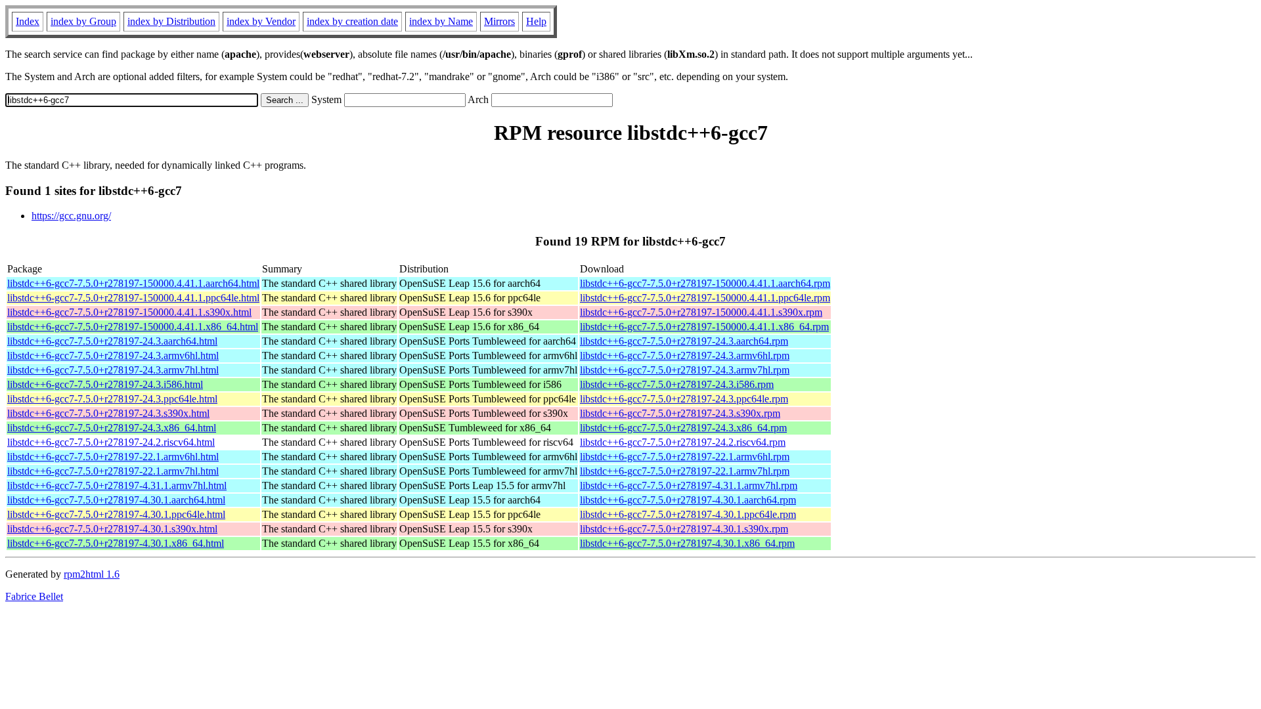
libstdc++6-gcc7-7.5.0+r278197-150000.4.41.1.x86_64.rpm (704, 326)
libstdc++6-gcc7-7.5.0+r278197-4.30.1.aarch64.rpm (688, 499)
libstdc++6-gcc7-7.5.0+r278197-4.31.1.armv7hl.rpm (688, 485)
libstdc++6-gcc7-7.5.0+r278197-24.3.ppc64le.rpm (684, 398)
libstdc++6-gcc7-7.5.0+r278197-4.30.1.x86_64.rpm (687, 543)
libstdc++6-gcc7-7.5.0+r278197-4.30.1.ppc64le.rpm (688, 514)
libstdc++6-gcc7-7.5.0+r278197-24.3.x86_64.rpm (683, 427)
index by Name (441, 21)
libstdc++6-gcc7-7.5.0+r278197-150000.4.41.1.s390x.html (129, 312)
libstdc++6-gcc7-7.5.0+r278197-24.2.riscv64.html (111, 442)
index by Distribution (171, 21)
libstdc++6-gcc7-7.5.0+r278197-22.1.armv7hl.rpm (684, 471)
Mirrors (499, 21)
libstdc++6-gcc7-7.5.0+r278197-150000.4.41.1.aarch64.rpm (705, 283)
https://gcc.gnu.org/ (71, 215)
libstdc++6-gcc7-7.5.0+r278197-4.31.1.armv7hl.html (117, 485)
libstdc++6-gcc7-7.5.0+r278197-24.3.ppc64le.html (112, 398)
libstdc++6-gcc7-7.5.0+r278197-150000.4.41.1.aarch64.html (133, 283)
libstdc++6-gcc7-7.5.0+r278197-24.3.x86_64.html (111, 427)
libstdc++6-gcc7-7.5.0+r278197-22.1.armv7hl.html (113, 471)
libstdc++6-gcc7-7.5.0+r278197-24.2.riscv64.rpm (682, 442)
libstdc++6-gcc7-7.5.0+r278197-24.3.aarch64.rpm (684, 341)
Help (536, 21)
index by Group (83, 21)
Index (27, 21)
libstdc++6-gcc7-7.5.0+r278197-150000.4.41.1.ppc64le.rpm (705, 297)
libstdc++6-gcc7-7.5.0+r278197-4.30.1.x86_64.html (115, 543)
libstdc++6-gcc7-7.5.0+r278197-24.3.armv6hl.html (113, 355)
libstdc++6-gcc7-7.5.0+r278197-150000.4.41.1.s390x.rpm (701, 312)
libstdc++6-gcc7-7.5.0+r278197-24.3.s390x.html (108, 413)
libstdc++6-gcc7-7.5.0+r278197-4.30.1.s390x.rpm (684, 528)
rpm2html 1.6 (92, 574)
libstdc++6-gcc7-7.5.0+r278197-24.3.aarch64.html (112, 341)
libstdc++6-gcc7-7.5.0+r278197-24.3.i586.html (105, 384)
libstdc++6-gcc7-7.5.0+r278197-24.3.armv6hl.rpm (684, 355)
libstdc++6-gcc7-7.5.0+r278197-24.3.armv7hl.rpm (684, 370)
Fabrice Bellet (34, 596)
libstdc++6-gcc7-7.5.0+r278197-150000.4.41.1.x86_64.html (132, 326)
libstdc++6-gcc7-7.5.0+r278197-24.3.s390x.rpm (680, 413)
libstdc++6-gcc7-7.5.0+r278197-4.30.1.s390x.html (112, 528)
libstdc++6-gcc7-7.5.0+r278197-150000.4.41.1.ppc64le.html (133, 297)
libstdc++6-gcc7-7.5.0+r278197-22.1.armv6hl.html (113, 456)
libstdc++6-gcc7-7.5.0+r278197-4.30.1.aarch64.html (116, 499)
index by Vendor (261, 21)
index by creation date (352, 21)
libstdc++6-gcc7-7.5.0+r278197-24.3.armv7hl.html (113, 370)
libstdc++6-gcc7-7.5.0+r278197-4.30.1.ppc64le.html (116, 514)
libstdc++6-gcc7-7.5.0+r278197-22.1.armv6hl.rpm (684, 456)
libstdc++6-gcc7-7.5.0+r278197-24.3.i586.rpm (677, 384)
